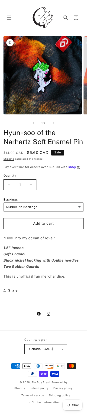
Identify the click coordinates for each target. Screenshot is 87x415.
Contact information (46, 402)
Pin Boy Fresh (41, 382)
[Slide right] (54, 123)
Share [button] (13, 290)
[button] (9, 18)
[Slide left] (33, 123)
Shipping (8, 158)
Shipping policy (59, 395)
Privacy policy (63, 388)
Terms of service (32, 395)
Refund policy (39, 388)
